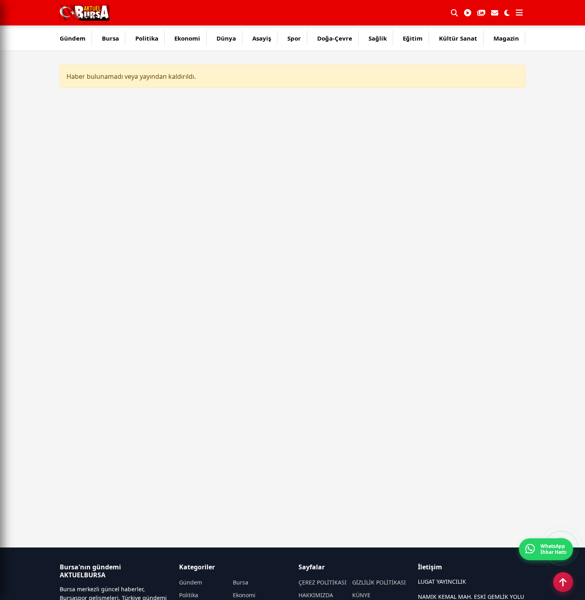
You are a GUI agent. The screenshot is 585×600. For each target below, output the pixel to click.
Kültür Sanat (458, 38)
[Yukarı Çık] (563, 582)
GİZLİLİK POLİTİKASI (379, 582)
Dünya (226, 38)
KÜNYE (361, 595)
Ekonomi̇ (187, 38)
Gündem (73, 38)
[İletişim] (495, 12)
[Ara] (454, 12)
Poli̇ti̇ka (146, 38)
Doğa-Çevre (334, 38)
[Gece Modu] (507, 12)
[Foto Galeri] (481, 12)
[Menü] (519, 13)
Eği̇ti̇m (413, 38)
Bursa (110, 38)
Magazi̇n (506, 38)
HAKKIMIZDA (315, 595)
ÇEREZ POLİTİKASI (322, 582)
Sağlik (378, 38)
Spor (294, 38)
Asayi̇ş (261, 38)
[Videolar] (468, 12)
